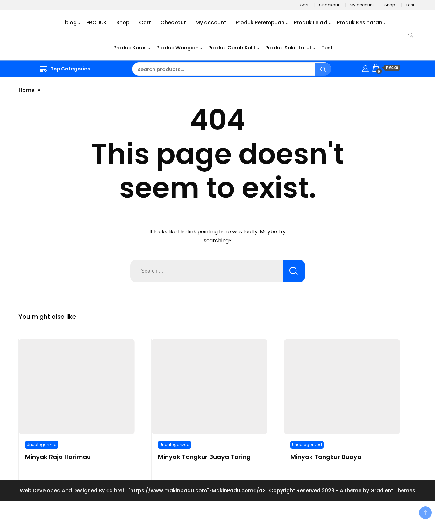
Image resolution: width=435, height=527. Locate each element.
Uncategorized (42, 444)
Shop (389, 5)
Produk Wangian (177, 47)
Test (410, 5)
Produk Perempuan (260, 22)
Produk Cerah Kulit (232, 47)
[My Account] (365, 68)
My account (362, 5)
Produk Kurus (130, 47)
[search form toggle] (411, 35)
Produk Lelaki (310, 22)
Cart (304, 5)
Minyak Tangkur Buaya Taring (204, 457)
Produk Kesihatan (359, 22)
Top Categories (70, 68)
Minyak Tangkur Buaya (325, 457)
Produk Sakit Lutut (288, 47)
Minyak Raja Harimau (58, 457)
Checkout (329, 5)
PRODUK (96, 22)
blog (71, 22)
